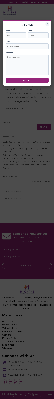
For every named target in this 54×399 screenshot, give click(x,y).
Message (9, 52)
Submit (27, 80)
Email (8, 41)
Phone (30, 30)
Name (8, 30)
